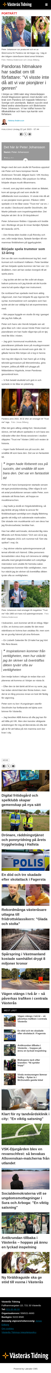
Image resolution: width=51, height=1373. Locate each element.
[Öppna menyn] (46, 5)
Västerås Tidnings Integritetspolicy (19, 1332)
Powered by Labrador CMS (25, 1369)
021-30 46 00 (13, 1309)
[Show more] (25, 160)
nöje (5, 760)
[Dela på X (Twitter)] (25, 134)
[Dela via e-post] (30, 134)
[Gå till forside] (17, 4)
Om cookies (8, 1328)
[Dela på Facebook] (21, 134)
